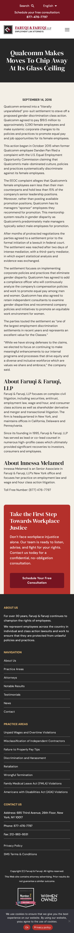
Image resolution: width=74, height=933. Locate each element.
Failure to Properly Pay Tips (22, 749)
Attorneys (10, 678)
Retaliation (11, 766)
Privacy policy (42, 927)
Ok (27, 927)
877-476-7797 (37, 17)
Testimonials (12, 695)
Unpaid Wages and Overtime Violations (30, 732)
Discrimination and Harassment (25, 758)
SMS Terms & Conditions (20, 854)
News (7, 703)
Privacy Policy (13, 846)
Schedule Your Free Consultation (37, 580)
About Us (10, 661)
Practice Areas (14, 669)
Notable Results (14, 686)
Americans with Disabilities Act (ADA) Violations (36, 792)
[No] (69, 921)
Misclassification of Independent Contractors (34, 741)
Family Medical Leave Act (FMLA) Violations (33, 783)
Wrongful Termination (18, 775)
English (48, 6)
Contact (9, 712)
